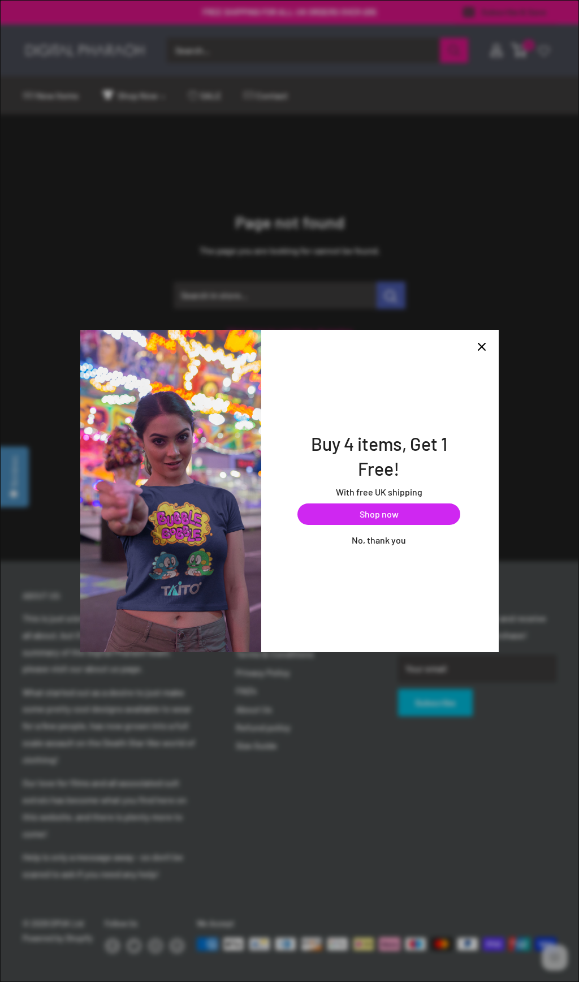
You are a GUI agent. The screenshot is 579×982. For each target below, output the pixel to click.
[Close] (482, 347)
